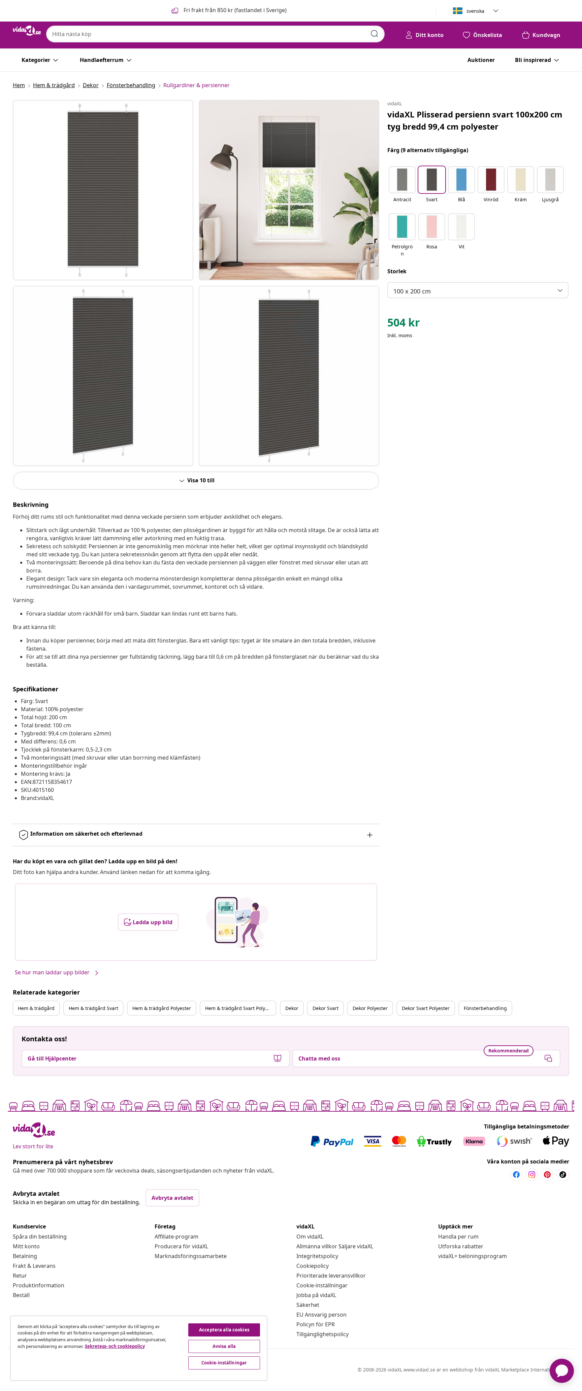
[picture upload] (237, 922)
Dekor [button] (291, 1008)
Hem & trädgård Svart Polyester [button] (240, 1008)
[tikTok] (562, 1174)
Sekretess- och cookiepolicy (115, 1346)
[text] (403, 324)
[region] (139, 1348)
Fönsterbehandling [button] (485, 1008)
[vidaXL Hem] (27, 31)
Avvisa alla (224, 1346)
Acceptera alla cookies (224, 1330)
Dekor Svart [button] (325, 1008)
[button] (228, 10)
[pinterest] (547, 1174)
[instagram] (531, 1174)
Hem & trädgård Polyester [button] (161, 1008)
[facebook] (516, 1174)
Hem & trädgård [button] (36, 1008)
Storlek (397, 271)
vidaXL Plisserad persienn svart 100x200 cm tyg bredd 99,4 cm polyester (474, 120)
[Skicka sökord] (374, 33)
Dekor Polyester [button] (370, 1008)
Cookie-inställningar (322, 1285)
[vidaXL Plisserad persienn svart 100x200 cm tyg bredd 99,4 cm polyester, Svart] (103, 190)
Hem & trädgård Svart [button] (93, 1008)
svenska (475, 11)
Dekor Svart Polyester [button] (426, 1008)
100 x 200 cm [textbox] (412, 291)
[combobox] (215, 34)
